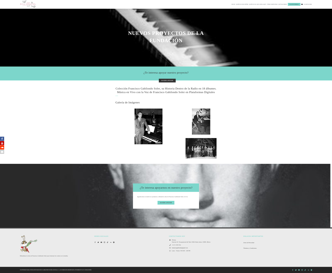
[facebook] (95, 242)
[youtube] (101, 242)
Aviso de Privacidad (248, 242)
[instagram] (104, 242)
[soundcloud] (110, 242)
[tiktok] (107, 242)
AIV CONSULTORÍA (87, 269)
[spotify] (113, 242)
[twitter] (98, 242)
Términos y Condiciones (250, 248)
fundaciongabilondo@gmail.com (180, 248)
